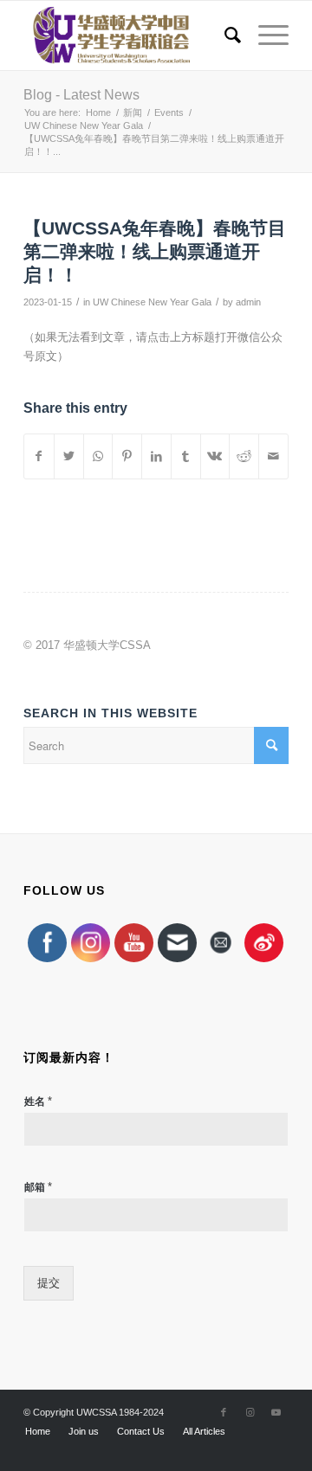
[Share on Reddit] (244, 456)
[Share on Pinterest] (127, 456)
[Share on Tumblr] (186, 456)
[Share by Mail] (273, 456)
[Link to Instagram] (250, 1412)
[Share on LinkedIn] (156, 456)
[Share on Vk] (215, 456)
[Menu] (265, 35)
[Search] (224, 35)
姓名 (38, 1101)
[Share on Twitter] (69, 456)
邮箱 (38, 1186)
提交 (48, 1282)
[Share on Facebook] (39, 456)
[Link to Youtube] (276, 1412)
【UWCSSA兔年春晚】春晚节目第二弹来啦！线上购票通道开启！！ (154, 252)
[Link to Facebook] (224, 1412)
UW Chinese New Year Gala (152, 302)
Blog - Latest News (81, 94)
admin (248, 302)
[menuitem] (224, 35)
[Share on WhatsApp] (98, 456)
